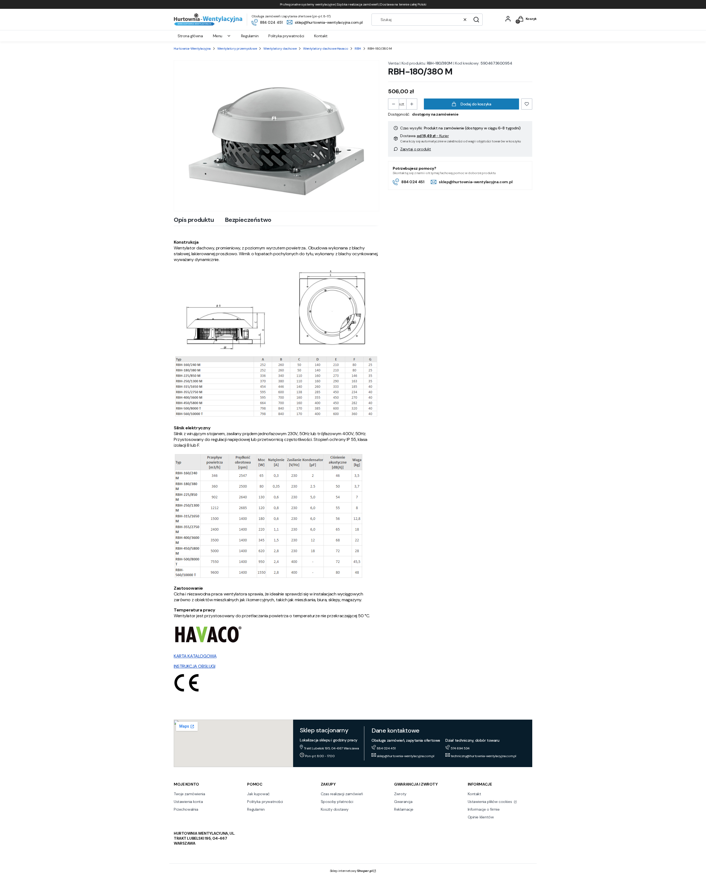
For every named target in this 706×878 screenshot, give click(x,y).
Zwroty (400, 793)
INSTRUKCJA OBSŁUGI (194, 666)
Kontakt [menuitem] (321, 35)
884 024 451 (412, 181)
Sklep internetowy (351, 871)
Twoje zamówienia (189, 793)
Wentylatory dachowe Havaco (325, 48)
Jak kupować (258, 793)
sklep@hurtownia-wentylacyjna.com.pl (475, 181)
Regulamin (255, 809)
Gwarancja (403, 801)
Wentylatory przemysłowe (237, 48)
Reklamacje (403, 809)
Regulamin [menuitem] (249, 35)
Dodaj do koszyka (476, 104)
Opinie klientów (481, 817)
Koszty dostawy (335, 809)
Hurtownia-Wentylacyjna (192, 48)
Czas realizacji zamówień (342, 793)
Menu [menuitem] (217, 35)
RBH (358, 48)
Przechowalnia (186, 809)
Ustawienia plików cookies (490, 801)
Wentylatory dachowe (279, 48)
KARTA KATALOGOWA (195, 656)
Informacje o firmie (484, 809)
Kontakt (474, 793)
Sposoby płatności (337, 801)
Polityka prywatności (265, 801)
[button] (476, 19)
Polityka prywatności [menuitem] (286, 35)
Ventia (393, 63)
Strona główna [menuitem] (190, 35)
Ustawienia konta (188, 801)
